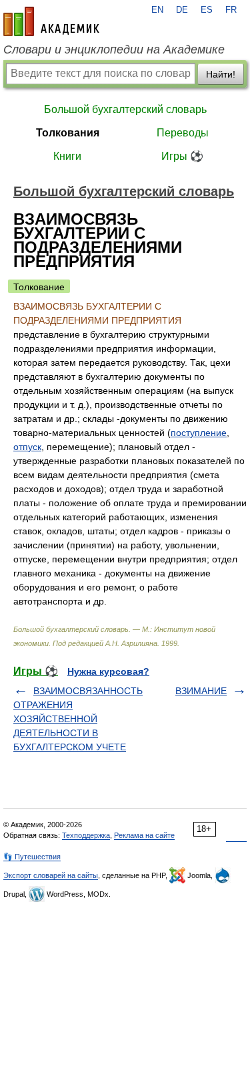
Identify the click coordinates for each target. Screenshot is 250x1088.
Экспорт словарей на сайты (50, 875)
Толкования (67, 132)
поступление (199, 432)
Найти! (220, 74)
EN (157, 10)
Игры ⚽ (182, 156)
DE (182, 10)
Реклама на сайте (144, 835)
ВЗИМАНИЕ (201, 690)
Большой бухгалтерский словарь (125, 109)
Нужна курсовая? (108, 671)
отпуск (27, 446)
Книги (67, 156)
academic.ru (51, 21)
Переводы (183, 132)
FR (231, 10)
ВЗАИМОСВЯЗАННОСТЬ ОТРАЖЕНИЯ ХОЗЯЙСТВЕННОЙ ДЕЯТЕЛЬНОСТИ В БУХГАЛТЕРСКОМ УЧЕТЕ (78, 718)
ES (207, 10)
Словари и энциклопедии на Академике (114, 49)
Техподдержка (86, 835)
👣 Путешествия (32, 857)
